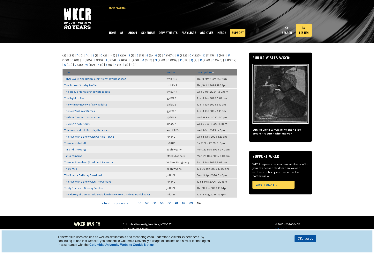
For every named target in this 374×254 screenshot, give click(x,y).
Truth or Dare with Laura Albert (83, 117)
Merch (221, 33)
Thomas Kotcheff (75, 143)
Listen (304, 33)
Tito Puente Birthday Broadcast (83, 175)
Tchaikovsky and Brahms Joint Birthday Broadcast (95, 78)
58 (154, 203)
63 (191, 203)
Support (238, 33)
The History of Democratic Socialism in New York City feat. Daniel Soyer (107, 194)
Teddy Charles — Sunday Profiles (83, 188)
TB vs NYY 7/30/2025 (77, 123)
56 (139, 203)
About (132, 33)
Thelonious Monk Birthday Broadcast (87, 91)
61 (176, 203)
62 (183, 203)
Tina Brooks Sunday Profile (80, 85)
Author (171, 72)
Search (287, 33)
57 (147, 203)
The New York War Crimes (79, 110)
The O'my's (70, 168)
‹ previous (121, 203)
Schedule (148, 33)
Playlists (189, 33)
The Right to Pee (74, 98)
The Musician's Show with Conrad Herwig (89, 136)
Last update (204, 72)
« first (105, 203)
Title (67, 72)
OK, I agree (305, 238)
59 (162, 203)
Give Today (265, 184)
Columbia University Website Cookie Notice (121, 244)
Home (112, 33)
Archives (206, 33)
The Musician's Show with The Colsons (87, 181)
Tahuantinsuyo (73, 155)
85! (122, 33)
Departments (168, 33)
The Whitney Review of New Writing (85, 104)
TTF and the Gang (75, 149)
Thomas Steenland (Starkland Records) (88, 162)
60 (169, 203)
